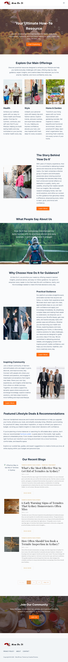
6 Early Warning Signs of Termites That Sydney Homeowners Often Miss (42, 506)
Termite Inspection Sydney (31, 465)
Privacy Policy (8, 651)
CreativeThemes (33, 657)
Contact (26, 651)
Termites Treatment (49, 465)
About (18, 651)
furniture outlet (25, 434)
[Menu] (64, 3)
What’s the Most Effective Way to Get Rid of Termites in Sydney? (41, 469)
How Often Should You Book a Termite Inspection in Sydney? (40, 542)
